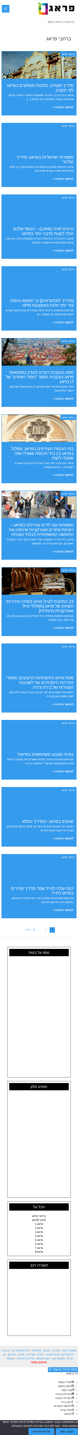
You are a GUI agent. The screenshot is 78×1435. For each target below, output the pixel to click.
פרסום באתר (39, 1362)
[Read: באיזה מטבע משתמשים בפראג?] (39, 733)
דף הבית (69, 22)
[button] (14, 9)
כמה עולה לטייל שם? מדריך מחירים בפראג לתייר (42, 890)
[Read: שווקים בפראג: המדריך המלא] (39, 800)
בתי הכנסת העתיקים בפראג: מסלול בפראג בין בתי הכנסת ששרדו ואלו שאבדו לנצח (42, 453)
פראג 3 (39, 1232)
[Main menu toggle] (5, 9)
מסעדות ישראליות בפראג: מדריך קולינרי (45, 159)
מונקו (46, 1350)
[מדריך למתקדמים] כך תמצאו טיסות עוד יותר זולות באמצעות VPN (42, 303)
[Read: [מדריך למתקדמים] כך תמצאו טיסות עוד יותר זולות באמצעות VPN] (39, 280)
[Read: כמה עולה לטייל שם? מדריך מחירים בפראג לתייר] (39, 867)
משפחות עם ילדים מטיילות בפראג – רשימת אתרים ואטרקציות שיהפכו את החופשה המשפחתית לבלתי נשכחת (41, 530)
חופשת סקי (58, 1358)
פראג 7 (39, 1248)
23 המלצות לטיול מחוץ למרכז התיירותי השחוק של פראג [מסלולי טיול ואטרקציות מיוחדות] (40, 606)
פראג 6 (39, 1244)
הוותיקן (12, 1354)
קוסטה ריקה (69, 1350)
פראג (21, 1354)
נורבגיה (5, 1350)
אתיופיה (36, 1350)
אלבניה (56, 1350)
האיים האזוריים (21, 1350)
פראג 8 (39, 1251)
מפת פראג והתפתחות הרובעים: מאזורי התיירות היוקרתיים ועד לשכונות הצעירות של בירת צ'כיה (40, 682)
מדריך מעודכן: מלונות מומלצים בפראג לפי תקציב (40, 87)
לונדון (41, 1354)
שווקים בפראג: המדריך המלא (48, 821)
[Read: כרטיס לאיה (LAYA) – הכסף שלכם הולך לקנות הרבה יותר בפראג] (39, 208)
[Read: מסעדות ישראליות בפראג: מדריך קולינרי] (39, 136)
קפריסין (31, 1354)
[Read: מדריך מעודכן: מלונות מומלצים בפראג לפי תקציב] (39, 64)
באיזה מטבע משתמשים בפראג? (45, 754)
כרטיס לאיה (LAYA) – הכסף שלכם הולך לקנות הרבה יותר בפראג (43, 231)
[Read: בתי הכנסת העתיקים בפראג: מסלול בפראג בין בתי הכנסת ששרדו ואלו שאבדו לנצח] (39, 428)
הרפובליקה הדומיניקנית (59, 1354)
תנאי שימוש (43, 1358)
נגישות (10, 1358)
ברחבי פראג (68, 54)
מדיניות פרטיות (25, 1358)
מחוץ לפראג (39, 1220)
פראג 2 (39, 1228)
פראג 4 (39, 1236)
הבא (26, 929)
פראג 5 (39, 1240)
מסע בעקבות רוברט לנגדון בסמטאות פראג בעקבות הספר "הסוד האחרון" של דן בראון (40, 377)
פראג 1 (39, 1224)
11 (34, 929)
